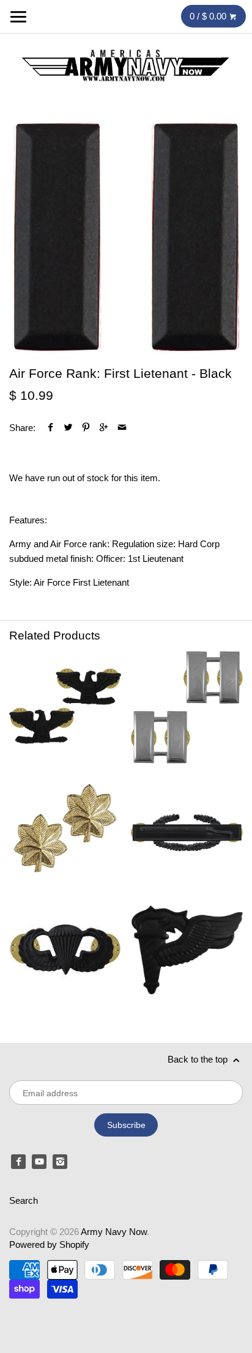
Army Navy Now (114, 1231)
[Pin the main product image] (86, 427)
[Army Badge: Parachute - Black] (65, 950)
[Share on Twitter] (68, 427)
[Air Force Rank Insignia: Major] (65, 829)
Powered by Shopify (49, 1244)
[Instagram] (60, 1161)
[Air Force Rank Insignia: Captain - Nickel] (187, 707)
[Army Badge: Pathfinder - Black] (187, 950)
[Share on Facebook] (50, 427)
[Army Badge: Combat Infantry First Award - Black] (187, 829)
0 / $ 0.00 (209, 16)
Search (23, 1200)
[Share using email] (122, 427)
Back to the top (199, 1059)
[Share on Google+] (103, 427)
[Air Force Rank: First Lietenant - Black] (126, 236)
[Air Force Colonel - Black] (65, 707)
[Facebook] (18, 1161)
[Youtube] (39, 1161)
